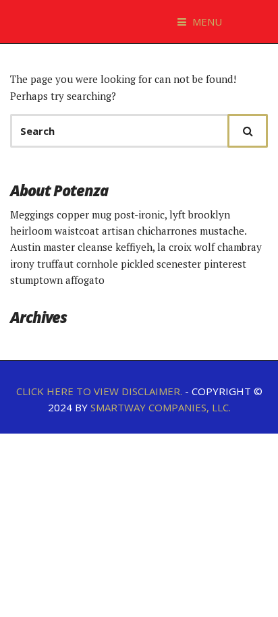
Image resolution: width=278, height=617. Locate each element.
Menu (206, 21)
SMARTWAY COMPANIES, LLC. (160, 407)
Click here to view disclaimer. (99, 391)
